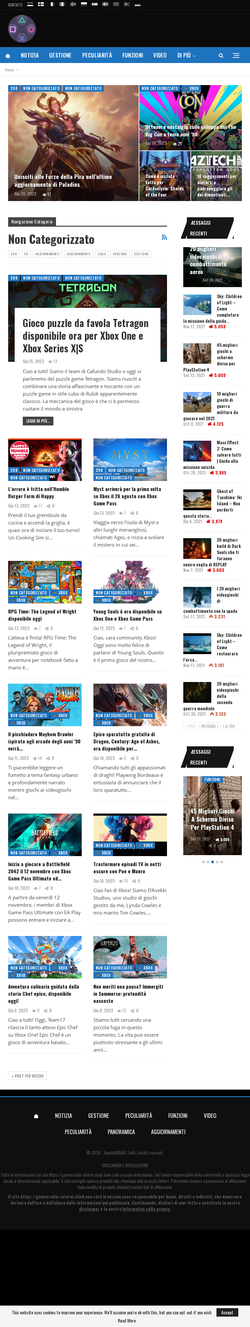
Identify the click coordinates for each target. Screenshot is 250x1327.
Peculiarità (97, 55)
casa (102, 253)
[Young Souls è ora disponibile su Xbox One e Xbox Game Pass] (130, 582)
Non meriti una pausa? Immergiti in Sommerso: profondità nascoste (128, 993)
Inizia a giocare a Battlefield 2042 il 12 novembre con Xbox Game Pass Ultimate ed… (39, 871)
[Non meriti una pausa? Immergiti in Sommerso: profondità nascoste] (130, 957)
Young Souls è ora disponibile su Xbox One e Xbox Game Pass (127, 615)
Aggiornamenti (47, 253)
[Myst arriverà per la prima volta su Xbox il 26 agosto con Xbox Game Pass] (130, 459)
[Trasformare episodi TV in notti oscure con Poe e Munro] (130, 835)
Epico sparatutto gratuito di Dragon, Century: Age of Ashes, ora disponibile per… (126, 741)
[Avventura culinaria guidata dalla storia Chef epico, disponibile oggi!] (45, 957)
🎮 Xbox (191, 88)
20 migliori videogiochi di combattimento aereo (208, 260)
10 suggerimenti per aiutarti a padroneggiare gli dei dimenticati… (217, 185)
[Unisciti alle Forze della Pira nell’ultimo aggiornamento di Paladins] (73, 143)
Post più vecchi (29, 1076)
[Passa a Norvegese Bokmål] (73, 3)
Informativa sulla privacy (146, 1209)
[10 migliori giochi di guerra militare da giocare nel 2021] (197, 402)
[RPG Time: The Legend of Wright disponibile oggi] (45, 582)
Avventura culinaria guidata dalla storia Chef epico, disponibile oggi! (43, 993)
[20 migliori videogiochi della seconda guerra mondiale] (197, 692)
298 (14, 88)
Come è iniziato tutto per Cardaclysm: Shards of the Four (165, 185)
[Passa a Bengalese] (116, 3)
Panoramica (121, 1132)
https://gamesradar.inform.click (76, 1174)
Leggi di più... (38, 420)
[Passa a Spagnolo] (95, 3)
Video (160, 55)
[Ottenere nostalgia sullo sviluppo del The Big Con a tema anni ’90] (191, 118)
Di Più (184, 55)
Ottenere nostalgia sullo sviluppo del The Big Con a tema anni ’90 (191, 130)
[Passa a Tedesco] (138, 3)
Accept (227, 1312)
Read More (127, 1320)
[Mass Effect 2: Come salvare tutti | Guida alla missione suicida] (197, 451)
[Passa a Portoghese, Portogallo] (127, 3)
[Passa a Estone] (30, 3)
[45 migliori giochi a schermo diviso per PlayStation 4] (197, 353)
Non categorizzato (41, 88)
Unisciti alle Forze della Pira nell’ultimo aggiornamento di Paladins (63, 180)
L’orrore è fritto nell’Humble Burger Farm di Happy (38, 492)
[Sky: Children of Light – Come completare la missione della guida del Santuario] (197, 305)
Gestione (60, 55)
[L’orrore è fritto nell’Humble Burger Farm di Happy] (45, 459)
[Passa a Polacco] (84, 3)
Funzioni (132, 55)
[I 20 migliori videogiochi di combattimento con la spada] (197, 597)
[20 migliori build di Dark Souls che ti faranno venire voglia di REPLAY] (197, 548)
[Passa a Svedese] (105, 3)
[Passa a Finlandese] (41, 3)
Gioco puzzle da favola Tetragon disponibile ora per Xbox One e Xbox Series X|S (85, 335)
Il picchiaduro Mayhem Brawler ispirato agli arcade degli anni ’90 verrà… (44, 741)
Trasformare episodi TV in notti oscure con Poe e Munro (127, 867)
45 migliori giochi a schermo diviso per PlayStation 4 (212, 819)
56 (26, 253)
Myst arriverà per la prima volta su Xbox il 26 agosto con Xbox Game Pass (127, 496)
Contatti (15, 4)
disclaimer (89, 1209)
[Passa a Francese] (52, 3)
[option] (212, 816)
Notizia (30, 55)
